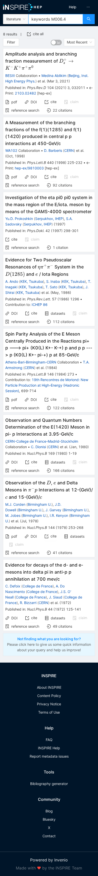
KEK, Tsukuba (31, 281)
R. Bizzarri (28, 603)
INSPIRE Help (49, 748)
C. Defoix (12, 586)
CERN (69, 150)
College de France (38, 586)
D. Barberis (53, 150)
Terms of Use (49, 712)
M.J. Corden (15, 504)
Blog (49, 811)
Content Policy (49, 696)
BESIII (10, 75)
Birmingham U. (40, 504)
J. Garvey (53, 510)
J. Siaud (55, 597)
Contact (49, 836)
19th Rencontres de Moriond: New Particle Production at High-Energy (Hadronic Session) (46, 385)
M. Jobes (12, 515)
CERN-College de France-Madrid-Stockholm (41, 441)
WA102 (11, 150)
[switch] (56, 42)
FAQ (49, 739)
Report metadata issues (49, 756)
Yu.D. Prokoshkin (19, 218)
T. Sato (51, 287)
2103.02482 (25, 93)
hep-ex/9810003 (29, 168)
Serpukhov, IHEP (49, 218)
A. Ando (11, 281)
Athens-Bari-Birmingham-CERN (30, 362)
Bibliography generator (49, 783)
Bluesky (49, 819)
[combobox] (55, 19)
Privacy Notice (49, 704)
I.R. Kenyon (59, 515)
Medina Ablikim (53, 75)
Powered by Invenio (49, 859)
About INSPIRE (49, 687)
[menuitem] (72, 7)
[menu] (74, 7)
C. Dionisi (38, 447)
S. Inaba (53, 281)
